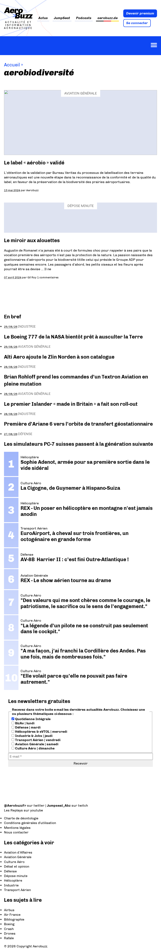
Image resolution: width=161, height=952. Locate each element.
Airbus (9, 910)
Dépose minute (81, 206)
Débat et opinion (16, 866)
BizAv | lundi (24, 723)
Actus (43, 18)
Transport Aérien (17, 890)
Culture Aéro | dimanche (34, 748)
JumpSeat (62, 18)
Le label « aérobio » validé (34, 163)
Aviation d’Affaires (18, 852)
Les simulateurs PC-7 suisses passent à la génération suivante (78, 444)
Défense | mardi (27, 727)
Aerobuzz (32, 190)
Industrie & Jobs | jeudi (33, 736)
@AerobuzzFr (15, 805)
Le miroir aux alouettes (32, 240)
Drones (10, 933)
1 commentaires (47, 277)
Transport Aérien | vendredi (37, 740)
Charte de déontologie (21, 818)
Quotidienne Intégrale (32, 719)
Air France (12, 915)
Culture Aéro (14, 862)
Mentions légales (17, 828)
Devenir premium (140, 13)
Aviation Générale (80, 93)
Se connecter (137, 23)
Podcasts (83, 18)
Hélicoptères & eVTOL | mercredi (40, 732)
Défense (25, 434)
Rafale (9, 938)
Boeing (9, 924)
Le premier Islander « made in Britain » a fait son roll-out (71, 404)
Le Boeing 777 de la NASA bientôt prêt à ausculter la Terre (73, 337)
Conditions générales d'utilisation (30, 823)
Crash (9, 929)
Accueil (12, 65)
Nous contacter (16, 832)
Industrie (27, 326)
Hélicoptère (13, 880)
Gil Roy (31, 277)
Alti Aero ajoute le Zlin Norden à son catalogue (59, 357)
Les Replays (13, 810)
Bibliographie (14, 919)
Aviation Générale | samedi (36, 744)
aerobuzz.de (107, 18)
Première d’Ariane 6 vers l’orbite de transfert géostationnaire (78, 424)
